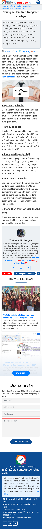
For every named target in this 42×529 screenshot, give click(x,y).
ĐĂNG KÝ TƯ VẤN (21, 442)
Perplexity (25, 52)
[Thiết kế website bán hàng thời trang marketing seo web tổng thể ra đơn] (21, 298)
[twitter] (28, 268)
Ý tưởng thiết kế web (25, 274)
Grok (16, 52)
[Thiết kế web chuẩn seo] (7, 2)
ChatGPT (8, 52)
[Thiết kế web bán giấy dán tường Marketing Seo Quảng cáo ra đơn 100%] (21, 346)
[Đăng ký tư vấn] (30, 3)
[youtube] (21, 268)
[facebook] (14, 268)
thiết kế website (9, 77)
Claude (36, 52)
